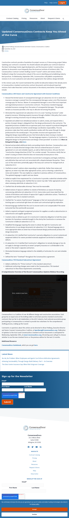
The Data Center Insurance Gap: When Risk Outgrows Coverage (23, 364)
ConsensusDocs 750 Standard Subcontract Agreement (21, 260)
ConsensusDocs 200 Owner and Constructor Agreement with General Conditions (31, 94)
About (43, 18)
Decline (34, 514)
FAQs (46, 3)
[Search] (62, 18)
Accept (34, 509)
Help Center (53, 3)
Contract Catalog (12, 18)
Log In (62, 3)
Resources (33, 18)
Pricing (24, 18)
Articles (6, 51)
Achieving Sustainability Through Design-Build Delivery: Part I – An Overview (27, 361)
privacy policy (35, 504)
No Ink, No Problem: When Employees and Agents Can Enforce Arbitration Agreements (31, 358)
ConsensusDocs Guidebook (11, 345)
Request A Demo (54, 18)
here (36, 345)
